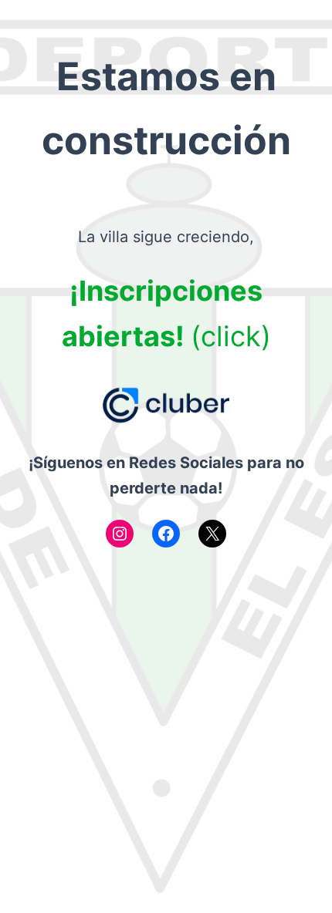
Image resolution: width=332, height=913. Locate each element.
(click (226, 336)
